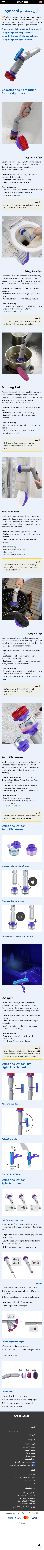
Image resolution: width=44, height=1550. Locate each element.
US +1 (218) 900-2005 (26, 1496)
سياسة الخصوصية (29, 1447)
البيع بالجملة (31, 1435)
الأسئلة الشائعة (30, 1480)
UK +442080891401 (27, 1498)
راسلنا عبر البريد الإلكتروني (22, 1507)
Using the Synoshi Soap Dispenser (17, 33)
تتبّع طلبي (32, 1474)
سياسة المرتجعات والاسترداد (25, 1477)
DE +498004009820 (26, 1501)
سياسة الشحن (30, 1450)
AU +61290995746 (27, 1504)
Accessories (13, 1432)
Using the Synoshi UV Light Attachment (20, 36)
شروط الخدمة (30, 1444)
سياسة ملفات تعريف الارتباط (25, 1462)
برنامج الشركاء (30, 1456)
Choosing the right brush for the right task (21, 29)
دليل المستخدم (30, 1459)
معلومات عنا (30, 1453)
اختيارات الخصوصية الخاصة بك (19, 1465)
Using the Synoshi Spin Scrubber (17, 40)
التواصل (32, 1483)
